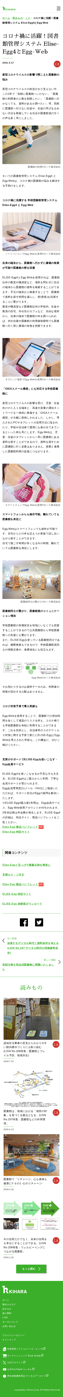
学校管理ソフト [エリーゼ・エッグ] (25, 1349)
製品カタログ (9, 1304)
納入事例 (6, 1313)
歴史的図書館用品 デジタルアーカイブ (26, 1376)
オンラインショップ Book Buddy (24, 1355)
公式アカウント (15, 1362)
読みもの (6, 1309)
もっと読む (29, 1268)
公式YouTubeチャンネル (19, 1369)
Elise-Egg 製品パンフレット (20, 827)
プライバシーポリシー (13, 1335)
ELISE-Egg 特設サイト (16, 894)
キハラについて (10, 1322)
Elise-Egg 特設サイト (16, 831)
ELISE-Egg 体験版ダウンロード (22, 903)
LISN (5, 1317)
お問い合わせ (9, 1326)
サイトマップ (9, 1339)
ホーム (5, 1300)
